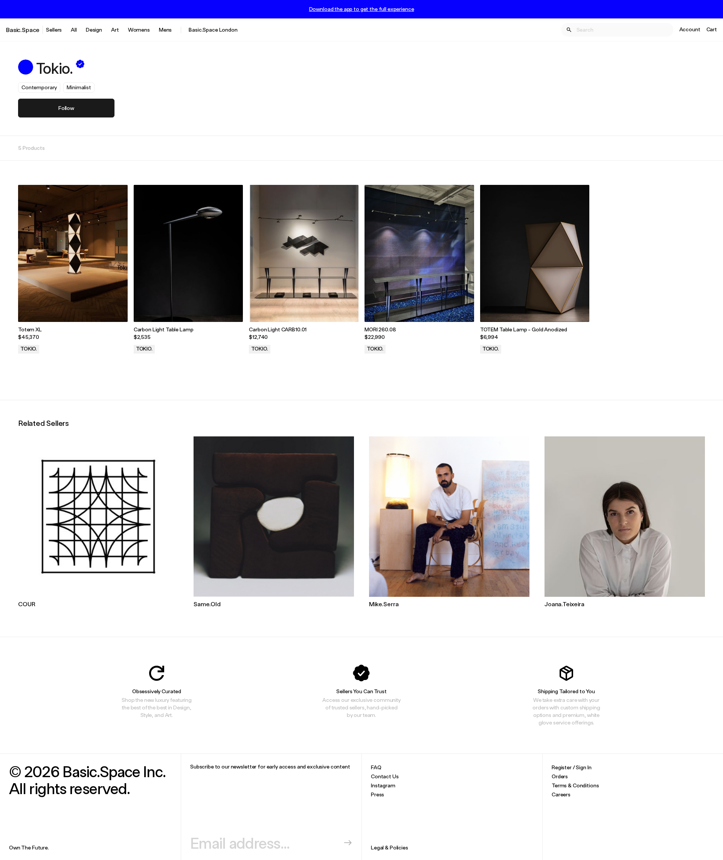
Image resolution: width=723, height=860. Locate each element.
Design (94, 29)
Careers (561, 794)
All (74, 29)
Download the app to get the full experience (361, 9)
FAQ (376, 767)
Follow (66, 108)
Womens (139, 29)
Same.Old (207, 603)
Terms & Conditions (575, 785)
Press (377, 794)
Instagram (383, 785)
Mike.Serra (383, 603)
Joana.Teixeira (564, 603)
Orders (560, 776)
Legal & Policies (389, 847)
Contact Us (385, 776)
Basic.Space (23, 29)
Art (115, 29)
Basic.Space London (213, 29)
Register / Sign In (571, 767)
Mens (165, 29)
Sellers (54, 29)
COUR (26, 603)
